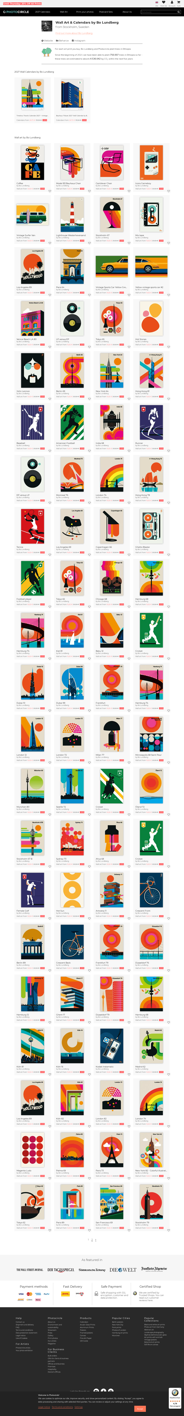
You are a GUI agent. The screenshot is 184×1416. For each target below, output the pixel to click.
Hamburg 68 (141, 599)
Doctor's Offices (54, 1372)
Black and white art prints (154, 1325)
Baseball (21, 443)
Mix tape (139, 235)
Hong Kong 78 (142, 495)
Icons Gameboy (143, 183)
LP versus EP (62, 339)
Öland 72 (140, 807)
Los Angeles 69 (63, 547)
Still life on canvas (151, 1345)
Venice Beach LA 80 (27, 339)
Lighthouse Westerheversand (71, 235)
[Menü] (179, 1389)
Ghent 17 (60, 1014)
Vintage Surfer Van (26, 235)
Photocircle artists (23, 1348)
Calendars (84, 1322)
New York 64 (102, 391)
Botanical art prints (152, 1342)
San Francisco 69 (104, 1222)
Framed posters (86, 1333)
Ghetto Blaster (142, 547)
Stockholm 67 (103, 235)
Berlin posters (117, 1322)
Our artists (52, 1341)
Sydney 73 (61, 859)
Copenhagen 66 (104, 547)
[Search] (179, 12)
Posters (83, 1330)
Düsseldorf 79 (102, 1014)
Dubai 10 (21, 703)
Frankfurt (100, 703)
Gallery (50, 1335)
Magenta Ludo (24, 1170)
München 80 (23, 807)
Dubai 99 (60, 703)
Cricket (139, 651)
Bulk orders (52, 1356)
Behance (64, 40)
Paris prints (116, 1327)
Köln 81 (20, 1066)
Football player (24, 599)
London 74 (101, 495)
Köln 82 (60, 1118)
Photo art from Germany (154, 1327)
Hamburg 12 (23, 1014)
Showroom (52, 1330)
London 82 (101, 1118)
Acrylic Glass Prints (87, 1325)
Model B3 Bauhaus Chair (68, 183)
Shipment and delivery (25, 1325)
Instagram (79, 40)
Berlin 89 (21, 962)
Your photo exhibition (24, 1350)
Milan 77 (100, 755)
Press (50, 1333)
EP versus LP (23, 495)
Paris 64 (60, 287)
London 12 (22, 755)
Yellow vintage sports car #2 (149, 287)
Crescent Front (142, 910)
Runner (139, 443)
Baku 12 (99, 651)
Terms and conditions (24, 1330)
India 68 (100, 443)
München (116, 1335)
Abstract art (149, 1330)
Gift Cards (84, 1341)
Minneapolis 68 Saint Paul (148, 755)
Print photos (53, 1338)
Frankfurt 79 (102, 962)
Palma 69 (61, 1170)
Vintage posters (150, 1340)
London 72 (61, 755)
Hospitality (52, 1369)
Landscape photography (154, 1332)
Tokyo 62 (21, 1222)
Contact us (20, 1322)
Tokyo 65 (100, 339)
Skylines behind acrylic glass (155, 1335)
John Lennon (23, 391)
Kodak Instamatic (105, 1066)
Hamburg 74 (23, 651)
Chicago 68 (101, 599)
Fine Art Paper (86, 1338)
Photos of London (119, 1330)
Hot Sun (60, 910)
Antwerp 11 (101, 910)
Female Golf (23, 910)
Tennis (20, 547)
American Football (65, 443)
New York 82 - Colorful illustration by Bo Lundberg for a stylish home (151, 1170)
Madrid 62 (140, 1066)
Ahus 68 (100, 859)
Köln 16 (59, 1066)
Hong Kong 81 (142, 391)
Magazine (51, 1344)
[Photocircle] (16, 12)
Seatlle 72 (61, 807)
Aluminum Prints (87, 1327)
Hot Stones (140, 339)
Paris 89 (60, 1222)
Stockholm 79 (142, 1222)
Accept (140, 1409)
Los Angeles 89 (24, 287)
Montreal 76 (62, 495)
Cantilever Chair (104, 183)
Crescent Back (63, 962)
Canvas (83, 1335)
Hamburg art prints (120, 1333)
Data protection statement (26, 1333)
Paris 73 (100, 1170)
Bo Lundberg (24, 186)
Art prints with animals (153, 1337)
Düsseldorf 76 (142, 962)
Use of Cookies (21, 1338)
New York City (117, 1325)
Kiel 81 (59, 651)
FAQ (17, 1327)
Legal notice (20, 1335)
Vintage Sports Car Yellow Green (112, 287)
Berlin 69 (60, 391)
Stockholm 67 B (24, 859)
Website (48, 40)
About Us (51, 1322)
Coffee (20, 183)
